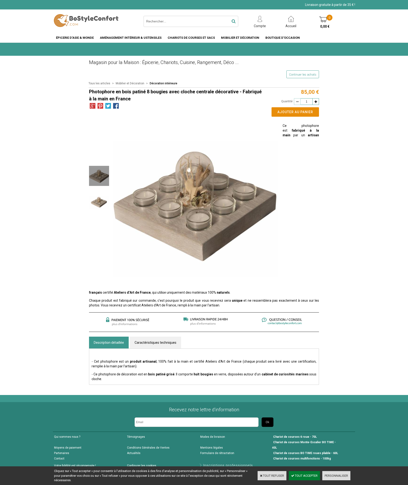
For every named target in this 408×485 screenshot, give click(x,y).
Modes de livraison (212, 436)
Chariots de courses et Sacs (191, 37)
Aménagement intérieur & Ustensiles (131, 37)
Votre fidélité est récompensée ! (75, 465)
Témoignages (136, 436)
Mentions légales (211, 447)
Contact (59, 458)
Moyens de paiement (67, 447)
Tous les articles (99, 83)
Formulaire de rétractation (217, 453)
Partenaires (61, 453)
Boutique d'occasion (282, 37)
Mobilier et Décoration (240, 37)
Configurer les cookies (141, 465)
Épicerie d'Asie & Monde (75, 37)
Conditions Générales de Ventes (148, 447)
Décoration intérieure (163, 83)
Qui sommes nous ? (67, 436)
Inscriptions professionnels (228, 465)
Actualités (133, 453)
